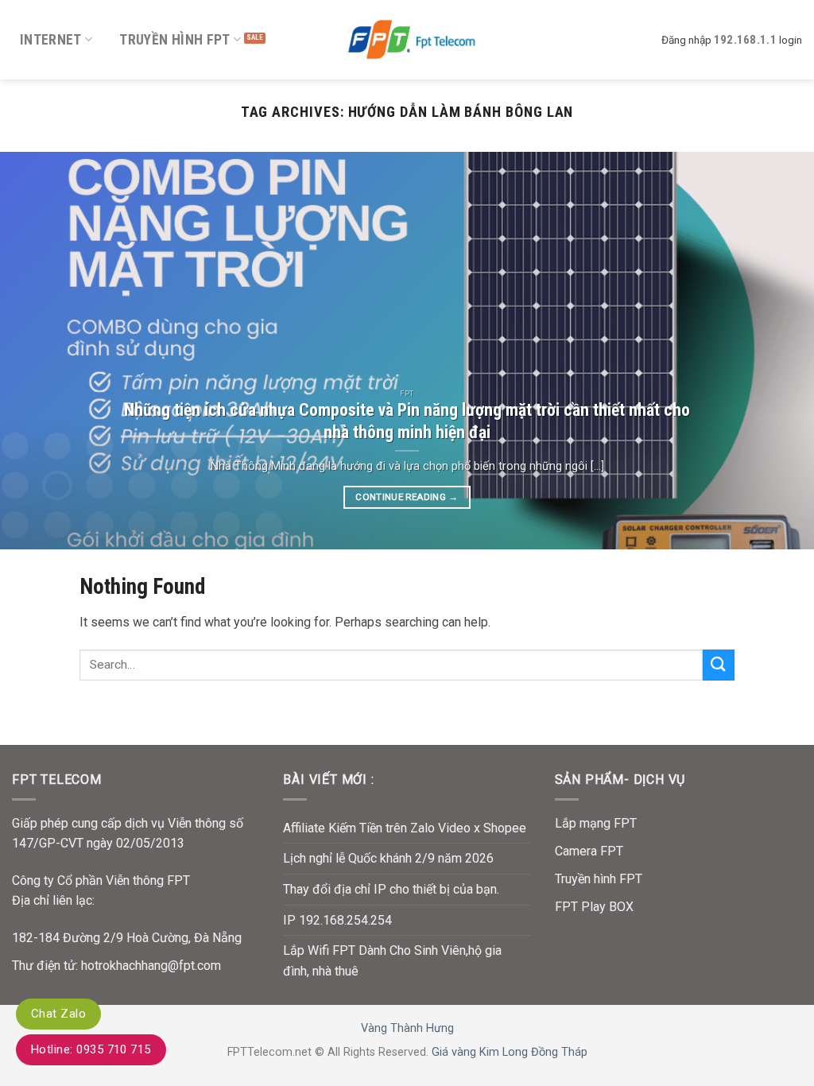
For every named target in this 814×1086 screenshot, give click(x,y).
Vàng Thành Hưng (407, 1028)
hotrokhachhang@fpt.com (151, 965)
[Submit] (719, 665)
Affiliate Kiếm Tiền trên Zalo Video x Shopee (404, 828)
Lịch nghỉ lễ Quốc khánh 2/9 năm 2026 (388, 858)
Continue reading (406, 496)
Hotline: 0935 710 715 (91, 1049)
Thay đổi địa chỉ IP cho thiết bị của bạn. (391, 889)
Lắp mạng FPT (596, 823)
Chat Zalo (58, 1013)
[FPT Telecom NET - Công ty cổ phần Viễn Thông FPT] (407, 39)
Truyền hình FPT (174, 40)
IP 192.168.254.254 (337, 920)
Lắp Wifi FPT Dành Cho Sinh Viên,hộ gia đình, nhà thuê (392, 961)
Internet (51, 40)
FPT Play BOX (594, 906)
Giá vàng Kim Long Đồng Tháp (509, 1052)
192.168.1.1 (745, 40)
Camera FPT (589, 851)
